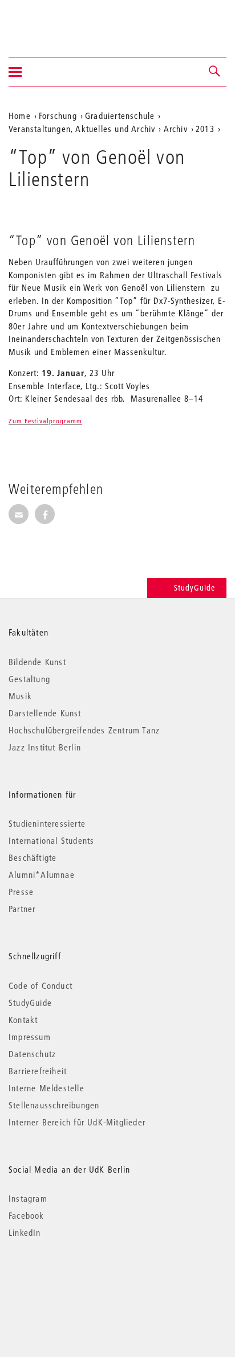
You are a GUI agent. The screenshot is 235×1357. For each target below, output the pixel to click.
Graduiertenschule (120, 115)
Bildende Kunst (37, 661)
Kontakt (23, 1019)
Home (20, 115)
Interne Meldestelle (46, 1088)
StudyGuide (194, 588)
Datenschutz (32, 1053)
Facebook (26, 1215)
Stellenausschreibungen (54, 1105)
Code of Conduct (40, 985)
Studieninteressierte (47, 823)
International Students (51, 840)
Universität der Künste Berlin (53, 21)
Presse (21, 891)
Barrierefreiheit (38, 1070)
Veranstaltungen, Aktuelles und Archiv (82, 128)
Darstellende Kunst (45, 713)
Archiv (176, 128)
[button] (215, 71)
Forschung (58, 115)
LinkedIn (25, 1232)
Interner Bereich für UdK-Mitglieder (77, 1122)
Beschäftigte (32, 857)
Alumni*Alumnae (42, 874)
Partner (22, 908)
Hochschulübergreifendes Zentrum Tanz (84, 730)
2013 (205, 128)
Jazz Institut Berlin (45, 747)
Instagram (28, 1198)
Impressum (30, 1036)
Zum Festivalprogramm (45, 420)
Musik (20, 696)
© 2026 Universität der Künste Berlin (68, 1280)
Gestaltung (29, 678)
